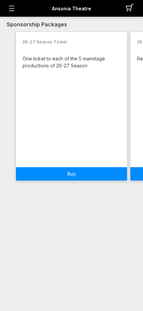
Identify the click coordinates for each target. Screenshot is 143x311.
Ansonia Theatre (71, 8)
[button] (131, 8)
